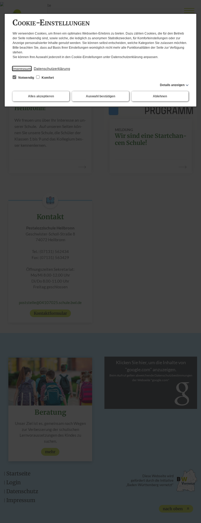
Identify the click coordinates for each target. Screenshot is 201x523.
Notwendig (26, 78)
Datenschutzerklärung (52, 68)
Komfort (47, 78)
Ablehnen (160, 96)
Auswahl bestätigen (100, 96)
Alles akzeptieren (41, 96)
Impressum (22, 68)
